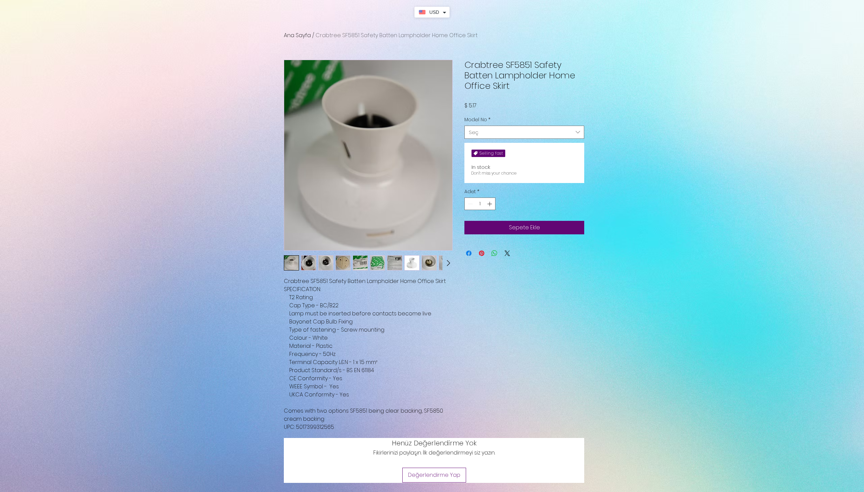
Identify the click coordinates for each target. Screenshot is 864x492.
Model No (477, 119)
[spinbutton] (480, 204)
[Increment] (490, 204)
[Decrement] (469, 204)
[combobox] (524, 132)
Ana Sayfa (297, 35)
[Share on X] (507, 253)
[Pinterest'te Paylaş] (482, 253)
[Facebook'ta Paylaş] (469, 253)
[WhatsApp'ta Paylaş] (494, 253)
